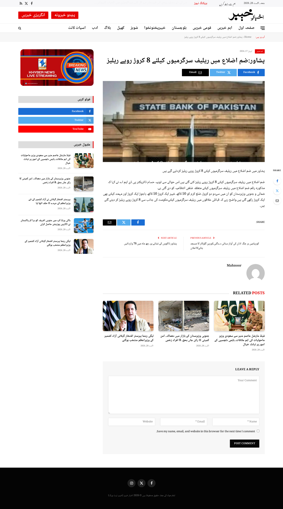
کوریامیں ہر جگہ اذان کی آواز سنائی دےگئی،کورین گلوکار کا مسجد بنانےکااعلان (224, 246)
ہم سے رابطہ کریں (227, 3)
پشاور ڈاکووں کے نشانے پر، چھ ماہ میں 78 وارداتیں (150, 243)
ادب (95, 28)
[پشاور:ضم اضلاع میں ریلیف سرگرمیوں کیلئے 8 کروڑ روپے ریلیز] (184, 121)
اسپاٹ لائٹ (77, 28)
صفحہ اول (246, 28)
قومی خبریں (202, 28)
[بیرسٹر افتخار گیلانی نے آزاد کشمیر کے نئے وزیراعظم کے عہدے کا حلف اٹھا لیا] (84, 204)
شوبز (134, 28)
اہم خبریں (224, 28)
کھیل (120, 28)
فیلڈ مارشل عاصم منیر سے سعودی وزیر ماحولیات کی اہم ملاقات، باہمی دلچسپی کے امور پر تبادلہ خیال (239, 340)
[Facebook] (277, 181)
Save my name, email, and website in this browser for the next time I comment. (205, 431)
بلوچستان (179, 28)
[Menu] (262, 28)
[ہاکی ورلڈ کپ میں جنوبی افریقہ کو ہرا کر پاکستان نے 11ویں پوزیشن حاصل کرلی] (84, 225)
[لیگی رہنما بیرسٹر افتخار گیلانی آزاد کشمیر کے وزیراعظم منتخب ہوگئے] (128, 316)
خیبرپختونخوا (155, 28)
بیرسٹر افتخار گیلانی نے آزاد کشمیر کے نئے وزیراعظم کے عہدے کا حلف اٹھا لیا (49, 201)
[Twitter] (277, 191)
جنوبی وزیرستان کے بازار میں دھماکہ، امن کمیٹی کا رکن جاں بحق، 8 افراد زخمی (184, 338)
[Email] (277, 200)
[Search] (20, 28)
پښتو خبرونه (64, 15)
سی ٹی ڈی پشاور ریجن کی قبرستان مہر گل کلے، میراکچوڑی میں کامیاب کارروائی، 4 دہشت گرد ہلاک (139, 3)
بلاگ (107, 28)
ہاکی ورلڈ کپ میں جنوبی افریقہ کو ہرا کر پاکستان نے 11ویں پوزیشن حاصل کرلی (45, 222)
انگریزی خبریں (33, 15)
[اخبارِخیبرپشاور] (246, 15)
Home (247, 37)
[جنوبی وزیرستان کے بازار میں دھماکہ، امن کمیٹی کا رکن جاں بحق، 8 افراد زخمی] (183, 316)
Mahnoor (234, 266)
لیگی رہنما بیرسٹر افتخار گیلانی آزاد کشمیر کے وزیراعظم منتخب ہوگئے (128, 338)
